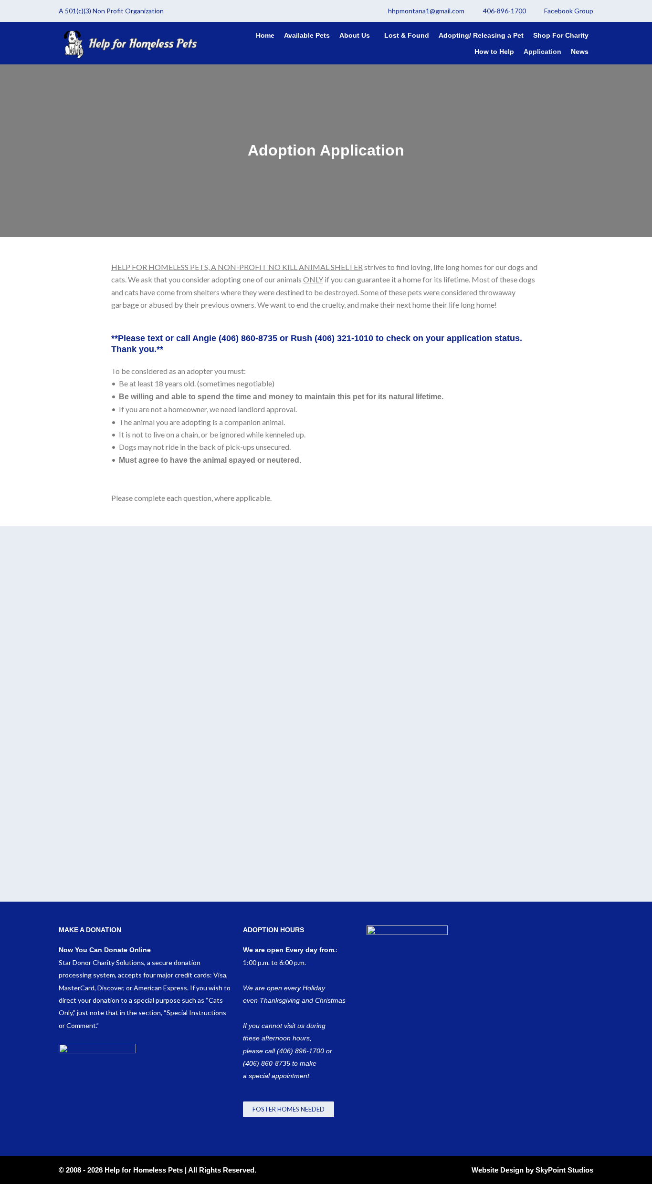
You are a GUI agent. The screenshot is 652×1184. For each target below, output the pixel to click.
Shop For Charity (561, 35)
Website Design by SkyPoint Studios (532, 1170)
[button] (357, 35)
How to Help (494, 51)
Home (265, 35)
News (580, 51)
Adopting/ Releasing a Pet (481, 35)
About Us (354, 35)
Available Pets (307, 35)
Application (542, 51)
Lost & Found (406, 35)
